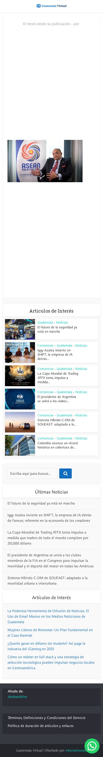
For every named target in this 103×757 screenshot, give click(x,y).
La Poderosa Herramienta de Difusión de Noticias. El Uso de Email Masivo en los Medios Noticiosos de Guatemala (48, 616)
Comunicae (46, 345)
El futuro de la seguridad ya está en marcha (57, 329)
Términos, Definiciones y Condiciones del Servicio (47, 717)
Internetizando (76, 750)
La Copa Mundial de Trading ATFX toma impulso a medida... (58, 377)
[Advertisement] (51, 85)
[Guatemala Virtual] (51, 6)
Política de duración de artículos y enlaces (41, 725)
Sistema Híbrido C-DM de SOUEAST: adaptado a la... (57, 422)
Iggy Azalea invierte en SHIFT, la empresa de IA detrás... (55, 354)
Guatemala (45, 322)
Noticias (62, 322)
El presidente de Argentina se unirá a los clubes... (57, 399)
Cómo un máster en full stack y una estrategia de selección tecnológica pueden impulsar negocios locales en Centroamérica (51, 662)
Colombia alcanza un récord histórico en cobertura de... (58, 445)
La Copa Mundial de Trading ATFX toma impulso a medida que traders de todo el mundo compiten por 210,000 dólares (48, 538)
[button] (92, 745)
